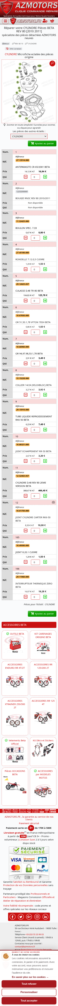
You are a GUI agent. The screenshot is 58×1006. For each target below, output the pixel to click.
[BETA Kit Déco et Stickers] (43, 749)
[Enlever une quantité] (26, 177)
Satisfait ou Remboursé (26, 881)
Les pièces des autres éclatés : (29, 131)
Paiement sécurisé (29, 823)
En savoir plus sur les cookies (30, 977)
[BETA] (43, 790)
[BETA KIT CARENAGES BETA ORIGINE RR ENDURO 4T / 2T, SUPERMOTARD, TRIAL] (43, 647)
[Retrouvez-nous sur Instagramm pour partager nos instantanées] (37, 916)
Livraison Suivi (27, 839)
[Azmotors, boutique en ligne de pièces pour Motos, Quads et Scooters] (29, 7)
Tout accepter (29, 1000)
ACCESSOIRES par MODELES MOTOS (44, 774)
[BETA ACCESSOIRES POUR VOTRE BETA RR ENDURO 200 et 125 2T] (43, 680)
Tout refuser (29, 983)
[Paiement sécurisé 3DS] (29, 863)
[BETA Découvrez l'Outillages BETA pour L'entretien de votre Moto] (14, 644)
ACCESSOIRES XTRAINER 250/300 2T (15, 704)
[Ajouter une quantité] (45, 177)
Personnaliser (29, 992)
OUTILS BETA (17, 633)
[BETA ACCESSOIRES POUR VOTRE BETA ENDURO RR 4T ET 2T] (14, 680)
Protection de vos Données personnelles (25, 885)
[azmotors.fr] (25, 21)
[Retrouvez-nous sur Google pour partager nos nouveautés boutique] (29, 916)
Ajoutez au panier (44, 143)
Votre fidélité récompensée (18, 905)
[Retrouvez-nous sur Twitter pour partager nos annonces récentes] (21, 916)
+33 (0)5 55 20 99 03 (34, 934)
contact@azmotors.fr (25, 946)
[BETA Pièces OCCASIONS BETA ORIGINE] (14, 784)
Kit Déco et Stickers (43, 740)
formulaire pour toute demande (36, 949)
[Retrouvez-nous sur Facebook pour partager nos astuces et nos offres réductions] (12, 916)
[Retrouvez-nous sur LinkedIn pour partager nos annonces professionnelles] (45, 916)
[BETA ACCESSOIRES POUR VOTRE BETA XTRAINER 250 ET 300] (14, 720)
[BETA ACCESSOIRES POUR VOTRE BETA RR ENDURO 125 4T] (43, 717)
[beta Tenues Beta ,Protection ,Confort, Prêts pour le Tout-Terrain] (14, 754)
